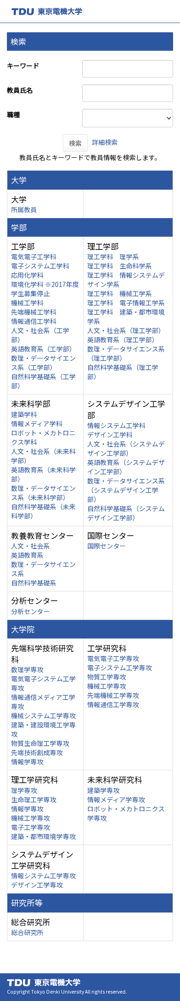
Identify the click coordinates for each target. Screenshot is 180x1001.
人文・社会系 (30, 545)
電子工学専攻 (30, 827)
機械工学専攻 (106, 686)
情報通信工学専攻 (113, 704)
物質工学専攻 (106, 676)
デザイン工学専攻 (37, 884)
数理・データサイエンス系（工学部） (43, 362)
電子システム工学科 (40, 265)
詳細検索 (105, 142)
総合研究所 (27, 932)
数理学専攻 (27, 669)
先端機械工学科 (33, 311)
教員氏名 (20, 90)
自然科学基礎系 (33, 582)
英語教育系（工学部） (43, 348)
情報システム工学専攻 (43, 875)
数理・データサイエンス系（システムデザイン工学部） (126, 490)
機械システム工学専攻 (43, 715)
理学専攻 (24, 790)
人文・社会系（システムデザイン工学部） (126, 448)
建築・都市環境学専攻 (43, 836)
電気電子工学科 (33, 256)
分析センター (30, 611)
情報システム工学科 (116, 425)
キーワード (23, 65)
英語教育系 (27, 555)
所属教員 (24, 209)
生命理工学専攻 (33, 799)
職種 (13, 114)
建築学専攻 (103, 790)
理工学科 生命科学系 (119, 265)
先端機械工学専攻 (113, 695)
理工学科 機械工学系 (119, 293)
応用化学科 (27, 275)
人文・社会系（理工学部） (126, 330)
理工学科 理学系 (113, 256)
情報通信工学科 (33, 321)
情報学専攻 (27, 761)
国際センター (106, 545)
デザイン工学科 (109, 434)
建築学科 (24, 414)
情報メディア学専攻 (116, 799)
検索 (75, 143)
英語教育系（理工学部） (122, 339)
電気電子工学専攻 (113, 658)
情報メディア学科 (36, 423)
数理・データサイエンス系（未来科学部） (43, 492)
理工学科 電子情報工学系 (126, 302)
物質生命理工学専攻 (40, 743)
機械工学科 (27, 302)
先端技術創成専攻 (37, 752)
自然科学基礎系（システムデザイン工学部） (126, 513)
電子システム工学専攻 (119, 667)
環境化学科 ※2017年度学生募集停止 (45, 289)
